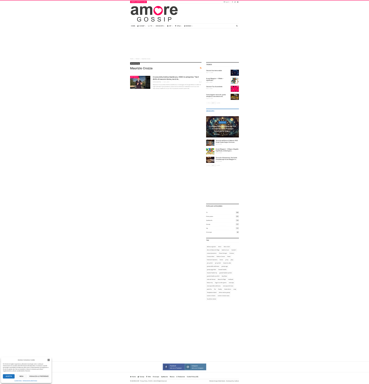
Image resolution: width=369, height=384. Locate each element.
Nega (21, 376)
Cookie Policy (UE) (192, 376)
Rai (215, 289)
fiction (221, 259)
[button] (49, 360)
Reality (220, 289)
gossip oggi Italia (211, 269)
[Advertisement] (184, 42)
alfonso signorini (211, 246)
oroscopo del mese (228, 286)
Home (133, 26)
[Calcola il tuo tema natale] (235, 73)
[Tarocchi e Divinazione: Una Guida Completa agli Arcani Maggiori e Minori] (210, 160)
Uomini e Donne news (223, 295)
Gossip (142, 26)
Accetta (9, 376)
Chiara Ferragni (223, 253)
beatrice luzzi (225, 250)
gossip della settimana (213, 266)
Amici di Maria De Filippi (213, 250)
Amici (219, 246)
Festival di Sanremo (212, 259)
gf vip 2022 (210, 263)
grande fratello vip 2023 (213, 276)
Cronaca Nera (210, 256)
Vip (170, 26)
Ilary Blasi (224, 276)
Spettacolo (134, 77)
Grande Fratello (222, 269)
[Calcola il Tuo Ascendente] (235, 89)
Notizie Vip (210, 282)
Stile (179, 26)
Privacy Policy (144, 381)
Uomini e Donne (211, 295)
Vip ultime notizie (211, 299)
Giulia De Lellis (227, 263)
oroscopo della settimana (214, 286)
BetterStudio (221, 381)
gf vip (226, 259)
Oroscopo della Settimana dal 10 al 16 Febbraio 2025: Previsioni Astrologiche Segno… (222, 128)
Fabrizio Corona (221, 256)
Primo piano (209, 216)
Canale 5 (233, 250)
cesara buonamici (211, 253)
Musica (172, 376)
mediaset (230, 279)
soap (234, 289)
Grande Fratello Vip (212, 273)
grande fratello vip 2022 (225, 273)
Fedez (229, 256)
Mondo (188, 26)
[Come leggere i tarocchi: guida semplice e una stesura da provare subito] (235, 97)
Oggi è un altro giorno (220, 282)
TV (151, 26)
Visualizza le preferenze (39, 376)
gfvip (232, 259)
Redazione (181, 376)
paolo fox (209, 289)
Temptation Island (211, 292)
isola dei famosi (211, 279)
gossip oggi (224, 266)
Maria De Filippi (222, 279)
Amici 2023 (227, 246)
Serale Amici (227, 289)
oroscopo (231, 282)
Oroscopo (160, 26)
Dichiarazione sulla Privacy (30, 380)
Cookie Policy (18, 380)
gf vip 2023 (218, 263)
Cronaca (231, 253)
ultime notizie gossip (224, 292)
